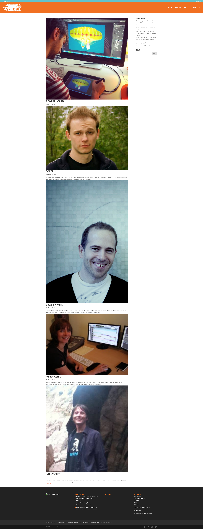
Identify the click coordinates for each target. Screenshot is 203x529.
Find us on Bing (84, 522)
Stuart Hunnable (54, 304)
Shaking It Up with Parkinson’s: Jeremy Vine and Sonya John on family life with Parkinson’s (146, 22)
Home (47, 522)
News (185, 7)
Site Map (53, 522)
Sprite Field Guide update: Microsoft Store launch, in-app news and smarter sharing (146, 33)
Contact (193, 7)
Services (169, 7)
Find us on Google (73, 522)
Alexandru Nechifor (56, 101)
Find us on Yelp (95, 522)
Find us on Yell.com (106, 522)
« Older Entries (50, 484)
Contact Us (198, 1)
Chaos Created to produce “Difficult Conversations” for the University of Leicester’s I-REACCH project (145, 43)
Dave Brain (51, 171)
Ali (48, 104)
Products (178, 7)
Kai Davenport (53, 474)
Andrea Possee (53, 376)
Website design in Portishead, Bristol (143, 513)
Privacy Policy (61, 522)
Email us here (137, 510)
